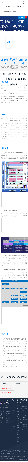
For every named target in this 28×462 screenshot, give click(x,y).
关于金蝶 (14, 11)
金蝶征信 (14, 453)
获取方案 (21, 17)
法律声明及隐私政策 (23, 459)
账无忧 (11, 451)
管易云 (2, 451)
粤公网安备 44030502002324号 (7, 458)
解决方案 (8, 6)
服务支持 (25, 6)
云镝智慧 (9, 453)
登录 (23, 1)
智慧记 (16, 451)
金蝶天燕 (25, 451)
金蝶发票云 (24, 450)
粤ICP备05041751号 (20, 456)
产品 (4, 6)
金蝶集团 (3, 450)
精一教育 (3, 453)
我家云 (20, 451)
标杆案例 (14, 6)
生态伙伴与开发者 (7, 11)
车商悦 (7, 451)
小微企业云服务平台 (16, 450)
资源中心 (19, 6)
